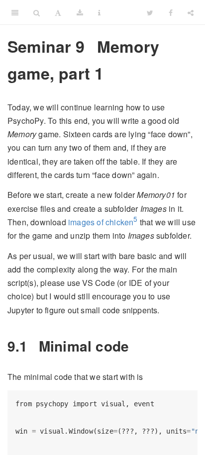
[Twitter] (150, 12)
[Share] (190, 12)
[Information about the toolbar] (99, 12)
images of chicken (100, 222)
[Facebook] (170, 12)
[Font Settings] (58, 12)
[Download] (80, 12)
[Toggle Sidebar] (15, 12)
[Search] (36, 12)
